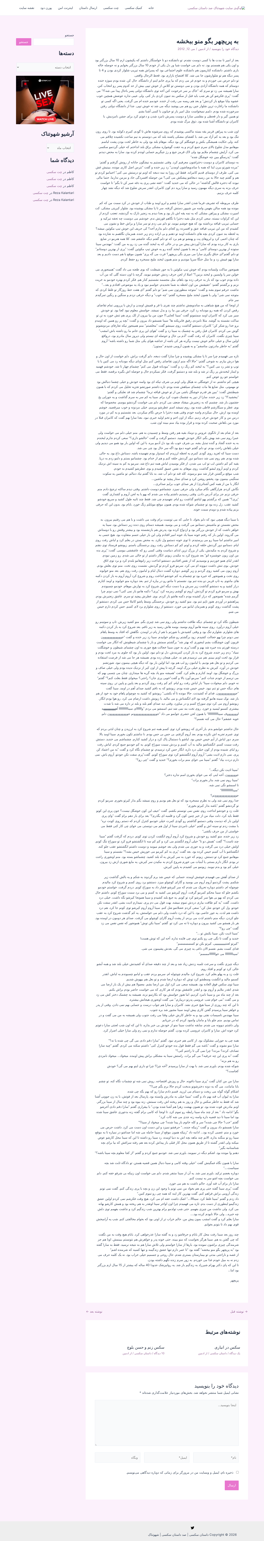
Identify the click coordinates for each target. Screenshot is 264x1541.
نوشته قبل (239, 1311)
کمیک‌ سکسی (133, 8)
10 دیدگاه (159, 1353)
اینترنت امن (65, 8)
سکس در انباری (227, 1347)
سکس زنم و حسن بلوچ (145, 1347)
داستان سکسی (218, 1353)
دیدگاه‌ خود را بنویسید (225, 49)
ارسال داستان (88, 8)
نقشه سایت (26, 8)
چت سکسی (111, 8)
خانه (151, 8)
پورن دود (46, 8)
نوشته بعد (94, 1311)
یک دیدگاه (234, 1353)
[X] (192, 1528)
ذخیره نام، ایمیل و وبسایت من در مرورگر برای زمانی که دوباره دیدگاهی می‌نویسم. (179, 1472)
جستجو (69, 35)
